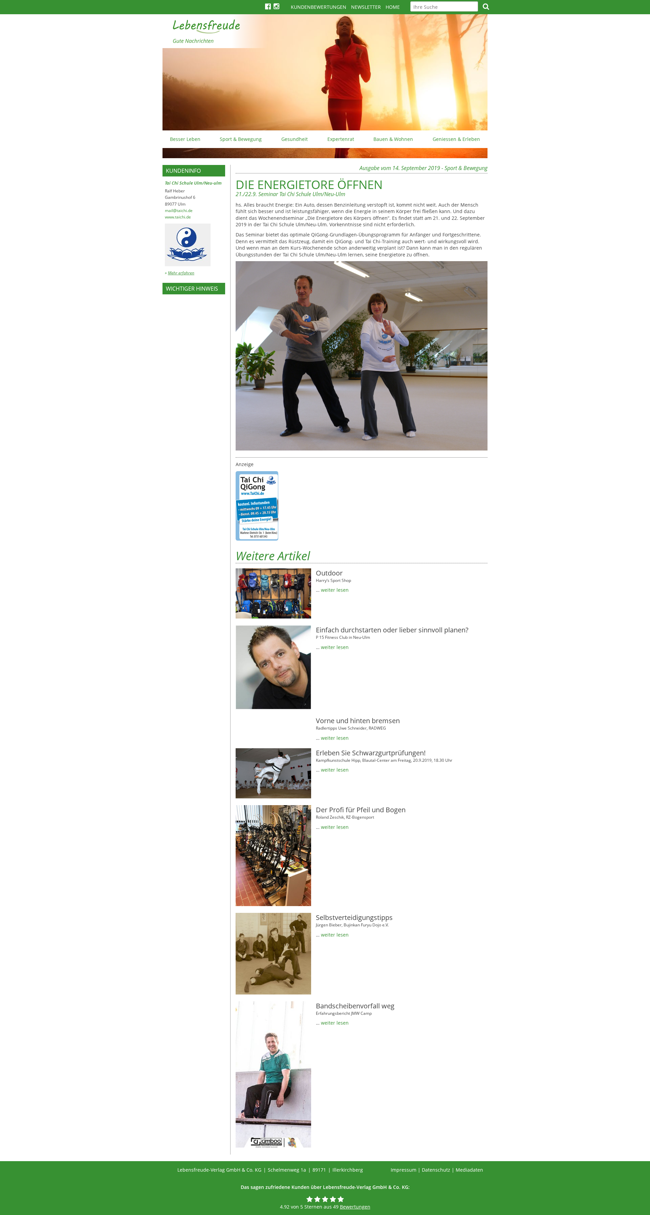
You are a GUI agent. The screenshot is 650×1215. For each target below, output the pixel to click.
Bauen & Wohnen (393, 139)
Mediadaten (469, 1170)
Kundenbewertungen (318, 7)
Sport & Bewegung (241, 139)
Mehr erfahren (181, 273)
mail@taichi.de (179, 210)
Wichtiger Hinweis (192, 288)
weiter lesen (335, 590)
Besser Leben (185, 139)
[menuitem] (185, 139)
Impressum (403, 1170)
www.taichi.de (178, 217)
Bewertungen (355, 1206)
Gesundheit (294, 139)
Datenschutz (436, 1170)
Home (393, 7)
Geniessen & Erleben (456, 139)
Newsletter (366, 7)
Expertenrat (340, 139)
